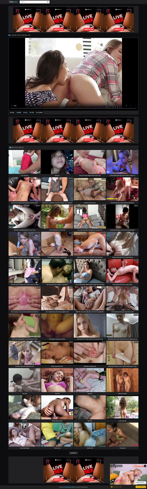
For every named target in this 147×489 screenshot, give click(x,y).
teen (32, 112)
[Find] (48, 2)
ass (26, 112)
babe (19, 112)
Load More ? (73, 453)
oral (12, 112)
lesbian (39, 112)
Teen (13, 2)
